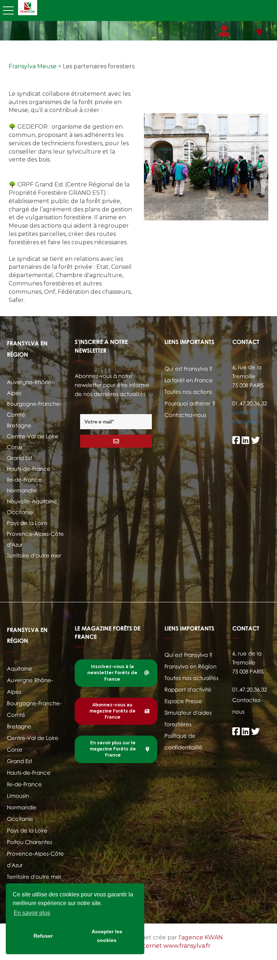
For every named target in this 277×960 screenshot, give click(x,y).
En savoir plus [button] (32, 913)
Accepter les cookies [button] (107, 936)
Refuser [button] (43, 936)
